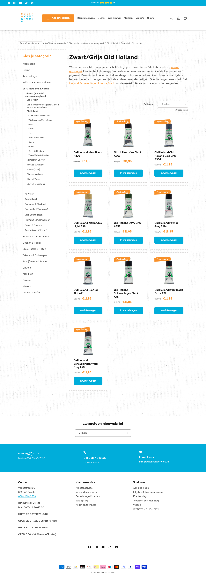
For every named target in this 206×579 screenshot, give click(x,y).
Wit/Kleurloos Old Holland (40, 120)
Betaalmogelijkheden (88, 496)
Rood (30, 133)
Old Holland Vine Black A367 (127, 154)
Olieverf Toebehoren (36, 184)
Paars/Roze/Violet (36, 138)
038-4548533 (97, 458)
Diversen (27, 280)
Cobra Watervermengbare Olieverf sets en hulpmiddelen (43, 106)
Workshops (29, 64)
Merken (27, 286)
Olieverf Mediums (35, 174)
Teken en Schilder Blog (146, 500)
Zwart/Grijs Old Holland (132, 43)
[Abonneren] (127, 433)
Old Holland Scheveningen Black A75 (126, 293)
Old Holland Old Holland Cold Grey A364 (165, 156)
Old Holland (112, 43)
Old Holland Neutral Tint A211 (86, 291)
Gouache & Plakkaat (35, 204)
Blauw (31, 142)
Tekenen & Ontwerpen (35, 255)
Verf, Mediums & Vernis (55, 43)
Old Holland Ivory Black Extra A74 (168, 291)
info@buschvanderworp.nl (154, 461)
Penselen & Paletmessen (36, 236)
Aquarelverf (31, 199)
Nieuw (26, 70)
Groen (31, 146)
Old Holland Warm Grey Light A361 (88, 224)
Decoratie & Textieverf (36, 209)
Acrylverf (29, 194)
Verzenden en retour (87, 492)
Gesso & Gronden (34, 225)
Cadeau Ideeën (31, 292)
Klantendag (140, 496)
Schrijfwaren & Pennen (35, 261)
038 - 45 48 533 (27, 496)
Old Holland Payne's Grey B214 (166, 224)
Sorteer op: (149, 104)
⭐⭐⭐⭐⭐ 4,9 (107, 3)
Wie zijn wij (82, 500)
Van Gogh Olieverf (35, 165)
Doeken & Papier (32, 242)
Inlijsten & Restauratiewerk (38, 82)
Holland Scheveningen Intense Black (92, 83)
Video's (137, 505)
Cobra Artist (32, 100)
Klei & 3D (28, 274)
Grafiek (27, 267)
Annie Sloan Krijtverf (36, 230)
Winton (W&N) (33, 170)
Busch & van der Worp (30, 43)
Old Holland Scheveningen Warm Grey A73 (86, 364)
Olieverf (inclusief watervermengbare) (86, 43)
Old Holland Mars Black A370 (88, 154)
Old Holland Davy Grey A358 (127, 224)
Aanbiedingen (30, 76)
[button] (55, 18)
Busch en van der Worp (106, 572)
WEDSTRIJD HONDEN (146, 509)
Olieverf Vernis (33, 179)
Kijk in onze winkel (86, 505)
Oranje (31, 129)
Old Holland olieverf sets (39, 116)
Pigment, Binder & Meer (37, 220)
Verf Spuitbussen (34, 215)
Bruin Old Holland (36, 151)
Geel (30, 124)
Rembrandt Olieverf (36, 160)
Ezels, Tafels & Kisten (34, 249)
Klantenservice (84, 487)
